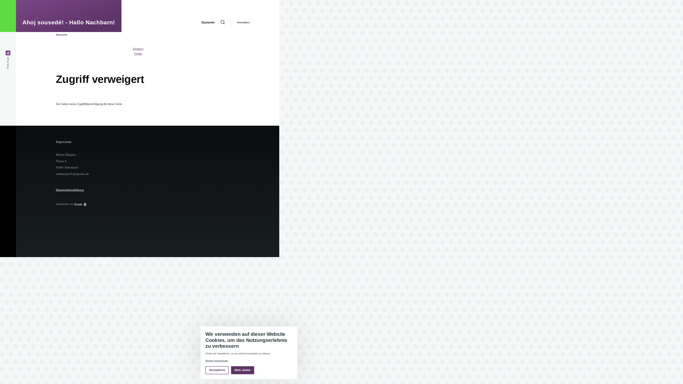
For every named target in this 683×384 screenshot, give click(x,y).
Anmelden (243, 22)
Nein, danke (243, 370)
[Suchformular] (222, 22)
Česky (138, 53)
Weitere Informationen (216, 360)
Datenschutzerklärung (70, 190)
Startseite (61, 34)
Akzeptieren (217, 370)
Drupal (78, 204)
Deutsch (138, 48)
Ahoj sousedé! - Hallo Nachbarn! (68, 22)
